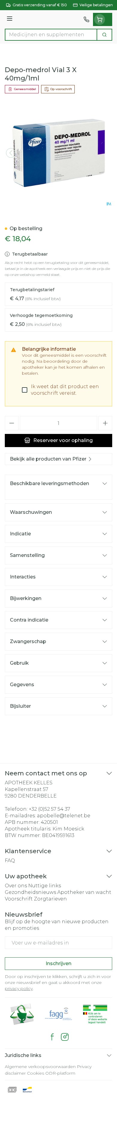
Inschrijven (58, 963)
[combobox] (51, 35)
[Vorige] (11, 153)
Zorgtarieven (50, 899)
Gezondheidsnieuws (30, 892)
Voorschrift (19, 899)
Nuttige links (44, 885)
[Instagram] (64, 1036)
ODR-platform (60, 1073)
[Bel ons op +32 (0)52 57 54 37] (86, 19)
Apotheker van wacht (84, 892)
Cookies (35, 1073)
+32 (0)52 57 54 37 (49, 809)
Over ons (16, 885)
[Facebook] (52, 1036)
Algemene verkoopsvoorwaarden (40, 1066)
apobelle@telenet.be (63, 815)
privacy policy (19, 988)
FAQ (10, 860)
